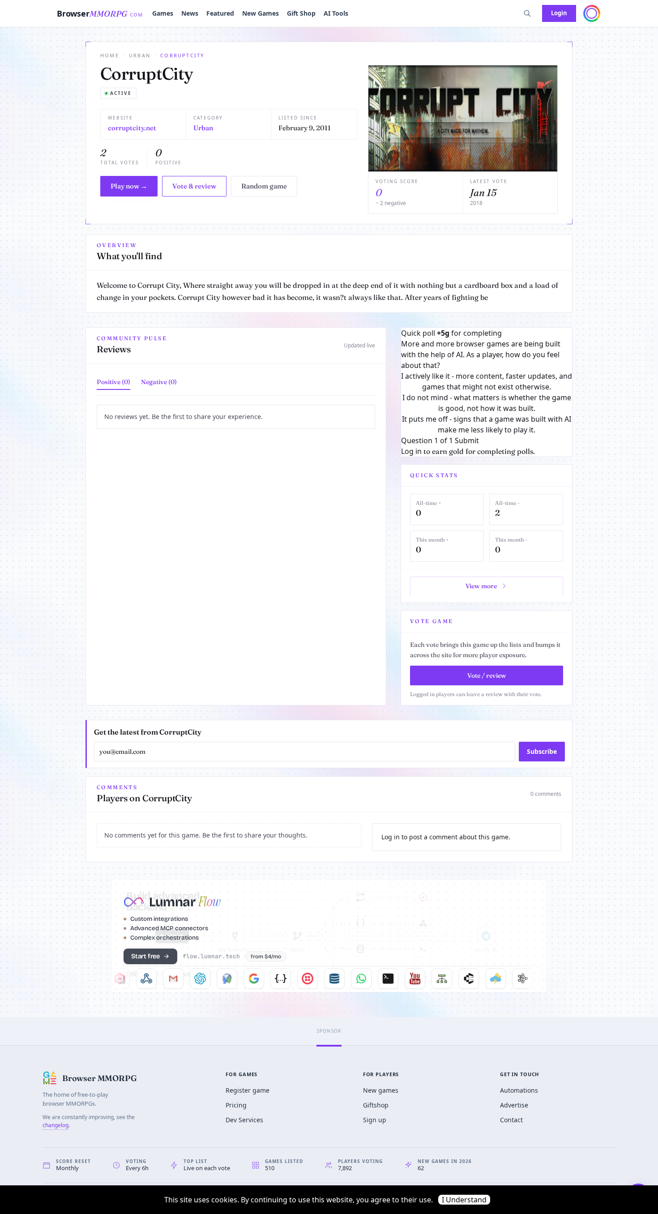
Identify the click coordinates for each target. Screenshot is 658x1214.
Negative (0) (159, 382)
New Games (260, 13)
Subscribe (542, 751)
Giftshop (376, 1105)
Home (109, 55)
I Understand (464, 1200)
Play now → (129, 186)
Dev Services (244, 1120)
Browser (100, 13)
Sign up (374, 1120)
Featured (220, 13)
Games (162, 13)
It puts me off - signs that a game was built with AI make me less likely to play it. (486, 424)
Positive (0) (113, 382)
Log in (411, 451)
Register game (247, 1090)
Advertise (514, 1105)
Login (559, 13)
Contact (511, 1120)
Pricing (236, 1105)
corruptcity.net (132, 128)
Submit (467, 440)
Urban (139, 55)
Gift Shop (301, 13)
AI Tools (336, 13)
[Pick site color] (591, 13)
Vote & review (194, 186)
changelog (55, 1125)
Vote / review (486, 675)
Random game (264, 186)
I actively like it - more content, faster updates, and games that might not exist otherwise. (486, 381)
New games (380, 1090)
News (189, 13)
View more (481, 586)
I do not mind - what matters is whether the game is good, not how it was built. (486, 403)
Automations (519, 1090)
